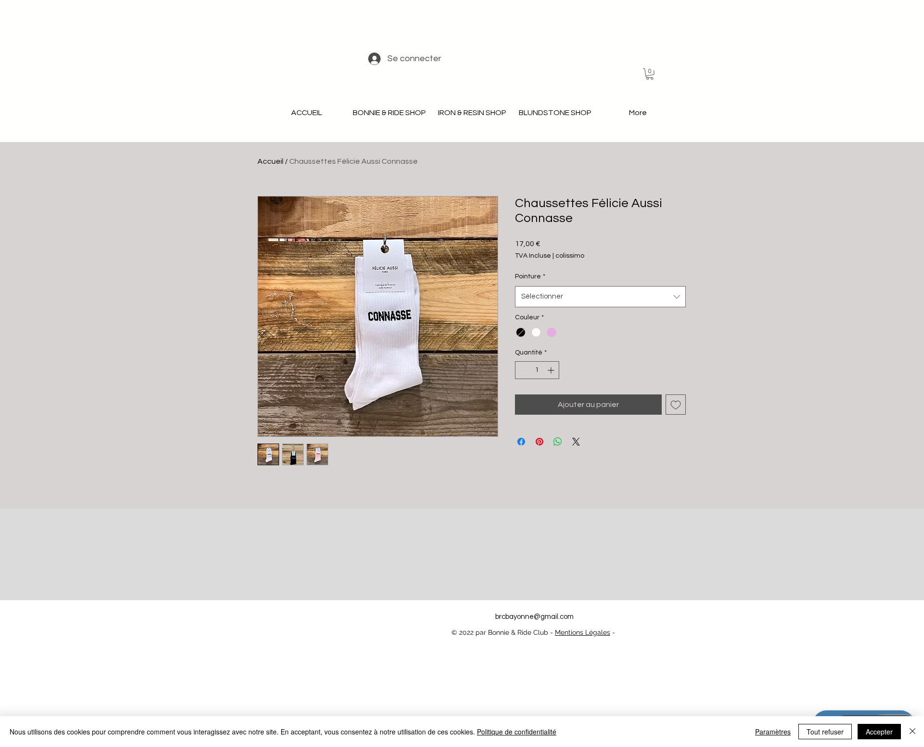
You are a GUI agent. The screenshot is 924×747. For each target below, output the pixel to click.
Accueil (270, 161)
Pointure (530, 276)
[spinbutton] (537, 370)
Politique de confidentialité (516, 731)
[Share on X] (576, 441)
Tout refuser (825, 731)
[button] (649, 74)
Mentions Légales (582, 632)
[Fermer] (912, 731)
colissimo (569, 255)
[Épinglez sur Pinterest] (539, 441)
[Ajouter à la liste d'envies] (676, 404)
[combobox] (600, 296)
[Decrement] (522, 370)
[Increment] (552, 370)
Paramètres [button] (773, 731)
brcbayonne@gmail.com (534, 616)
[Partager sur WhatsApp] (558, 441)
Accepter (879, 731)
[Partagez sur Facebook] (521, 441)
